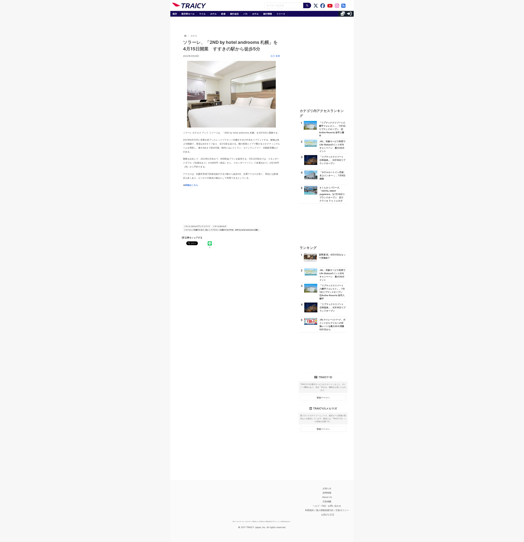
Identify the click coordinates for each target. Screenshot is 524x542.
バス (245, 13)
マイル (202, 13)
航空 (175, 13)
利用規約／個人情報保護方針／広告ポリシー (327, 510)
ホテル (213, 13)
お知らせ (327, 488)
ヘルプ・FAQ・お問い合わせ (327, 505)
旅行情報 (267, 13)
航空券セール (188, 13)
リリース (280, 13)
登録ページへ (323, 397)
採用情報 (327, 492)
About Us (327, 497)
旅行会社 (234, 13)
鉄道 (223, 13)
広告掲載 (327, 501)
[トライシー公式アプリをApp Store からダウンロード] (188, 503)
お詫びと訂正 (327, 514)
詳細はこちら (191, 185)
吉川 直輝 (275, 56)
